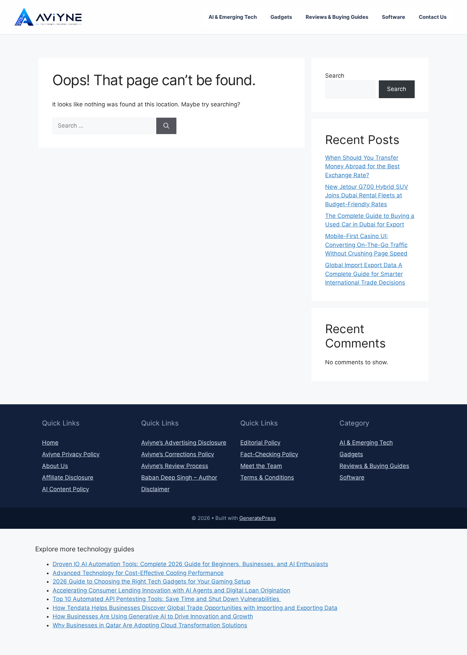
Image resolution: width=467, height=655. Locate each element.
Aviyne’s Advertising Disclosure (183, 442)
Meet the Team (261, 465)
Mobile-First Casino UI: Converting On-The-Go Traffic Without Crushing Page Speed (366, 245)
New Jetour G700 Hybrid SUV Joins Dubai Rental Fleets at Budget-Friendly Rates (366, 195)
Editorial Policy (260, 442)
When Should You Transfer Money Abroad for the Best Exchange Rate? (362, 166)
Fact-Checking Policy (269, 454)
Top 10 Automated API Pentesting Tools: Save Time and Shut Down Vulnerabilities (167, 598)
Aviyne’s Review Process (174, 465)
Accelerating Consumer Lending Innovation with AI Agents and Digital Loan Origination (171, 590)
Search (334, 75)
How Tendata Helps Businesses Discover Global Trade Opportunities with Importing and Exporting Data (195, 607)
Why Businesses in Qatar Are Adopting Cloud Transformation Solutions (150, 625)
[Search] (166, 126)
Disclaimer (155, 489)
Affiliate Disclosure (67, 477)
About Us (55, 465)
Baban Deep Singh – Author (179, 477)
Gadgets (281, 17)
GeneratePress (257, 518)
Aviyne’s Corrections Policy (177, 454)
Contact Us (432, 17)
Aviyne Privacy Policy (70, 454)
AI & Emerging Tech (233, 17)
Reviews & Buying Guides (337, 17)
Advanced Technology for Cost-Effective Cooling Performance (138, 572)
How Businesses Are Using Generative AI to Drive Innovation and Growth (153, 616)
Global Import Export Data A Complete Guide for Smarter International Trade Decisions (365, 274)
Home (50, 442)
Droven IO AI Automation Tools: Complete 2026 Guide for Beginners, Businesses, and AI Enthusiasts (190, 564)
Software (393, 17)
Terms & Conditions (267, 477)
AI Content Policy (65, 489)
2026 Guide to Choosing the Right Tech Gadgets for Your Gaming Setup (151, 581)
